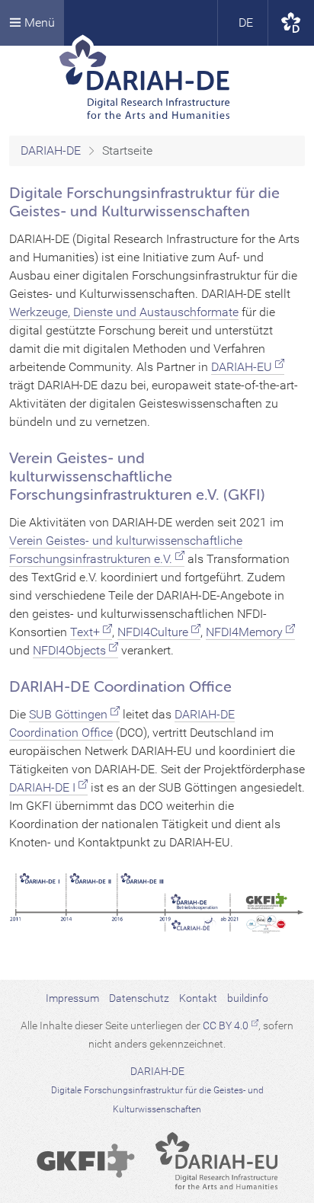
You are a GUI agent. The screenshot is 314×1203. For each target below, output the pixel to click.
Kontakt (198, 998)
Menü (38, 22)
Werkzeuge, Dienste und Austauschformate (124, 312)
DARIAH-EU (241, 367)
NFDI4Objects (69, 650)
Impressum (72, 998)
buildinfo (247, 998)
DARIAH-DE (51, 150)
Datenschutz (139, 998)
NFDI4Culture (152, 632)
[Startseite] (157, 80)
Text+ (85, 632)
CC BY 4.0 (225, 1025)
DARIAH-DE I (42, 787)
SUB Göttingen (68, 714)
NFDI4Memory (244, 632)
